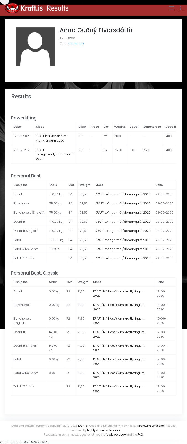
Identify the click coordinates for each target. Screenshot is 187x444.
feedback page (116, 434)
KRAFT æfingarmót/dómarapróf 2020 (55, 154)
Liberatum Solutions (150, 426)
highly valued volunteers (103, 430)
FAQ (140, 434)
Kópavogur (76, 43)
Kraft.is (82, 426)
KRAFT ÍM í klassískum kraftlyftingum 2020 (51, 138)
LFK (80, 136)
